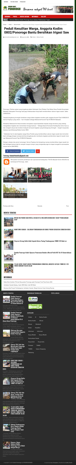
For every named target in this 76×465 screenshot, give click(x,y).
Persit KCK (31, 342)
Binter (30, 327)
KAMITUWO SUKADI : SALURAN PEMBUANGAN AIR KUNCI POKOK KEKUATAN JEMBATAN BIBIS (42, 229)
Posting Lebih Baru (8, 206)
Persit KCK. (41, 342)
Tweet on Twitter (30, 151)
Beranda (6, 2)
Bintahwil (38, 324)
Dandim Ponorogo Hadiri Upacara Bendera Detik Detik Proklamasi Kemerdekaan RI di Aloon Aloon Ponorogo (13, 316)
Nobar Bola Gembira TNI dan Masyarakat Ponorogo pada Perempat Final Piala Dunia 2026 (28, 282)
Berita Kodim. (32, 320)
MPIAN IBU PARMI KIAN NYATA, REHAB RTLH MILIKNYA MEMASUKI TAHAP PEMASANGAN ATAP (41, 219)
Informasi (31, 331)
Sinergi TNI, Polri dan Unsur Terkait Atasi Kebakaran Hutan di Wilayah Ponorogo (17, 395)
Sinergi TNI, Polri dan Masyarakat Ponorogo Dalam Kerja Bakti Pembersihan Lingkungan (18, 347)
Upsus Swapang (41, 349)
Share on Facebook (15, 151)
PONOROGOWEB (27, 462)
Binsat (41, 320)
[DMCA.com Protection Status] (35, 306)
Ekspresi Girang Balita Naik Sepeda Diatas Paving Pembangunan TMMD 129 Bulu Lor (40, 241)
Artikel (34, 37)
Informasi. (40, 331)
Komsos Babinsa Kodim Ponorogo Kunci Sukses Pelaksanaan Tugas (30, 19)
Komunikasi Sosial (33, 338)
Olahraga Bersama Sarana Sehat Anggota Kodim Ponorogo (18, 332)
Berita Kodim (40, 37)
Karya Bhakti (32, 335)
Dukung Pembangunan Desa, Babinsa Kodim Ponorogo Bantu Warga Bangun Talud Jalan (17, 428)
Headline (37, 327)
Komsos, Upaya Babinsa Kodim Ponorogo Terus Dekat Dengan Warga (18, 445)
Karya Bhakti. (43, 335)
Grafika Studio (68, 462)
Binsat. (30, 324)
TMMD (38, 345)
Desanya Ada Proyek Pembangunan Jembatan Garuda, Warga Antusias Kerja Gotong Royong (29, 288)
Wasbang (31, 352)
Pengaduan (22, 2)
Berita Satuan (24, 16)
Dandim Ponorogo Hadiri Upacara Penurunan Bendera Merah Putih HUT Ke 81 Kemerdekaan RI (42, 253)
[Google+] (38, 151)
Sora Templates (54, 462)
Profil (15, 16)
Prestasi (30, 345)
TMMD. (30, 349)
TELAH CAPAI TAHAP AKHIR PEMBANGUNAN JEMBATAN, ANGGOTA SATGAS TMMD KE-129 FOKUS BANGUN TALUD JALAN (41, 265)
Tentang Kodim (14, 2)
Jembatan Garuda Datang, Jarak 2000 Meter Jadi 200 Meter (20, 285)
